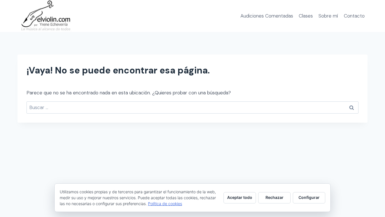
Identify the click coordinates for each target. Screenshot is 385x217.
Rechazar (274, 197)
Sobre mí (328, 16)
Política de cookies (165, 203)
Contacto (354, 16)
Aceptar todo (239, 197)
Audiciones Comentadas (266, 16)
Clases (306, 16)
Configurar (309, 197)
